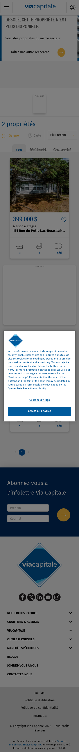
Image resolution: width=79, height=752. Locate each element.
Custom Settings (39, 399)
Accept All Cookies (39, 411)
